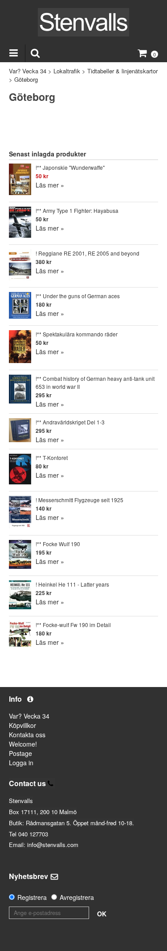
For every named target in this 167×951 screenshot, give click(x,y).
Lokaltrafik (66, 71)
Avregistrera (77, 897)
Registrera (32, 897)
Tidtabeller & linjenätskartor (122, 71)
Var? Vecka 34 (27, 71)
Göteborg (26, 79)
